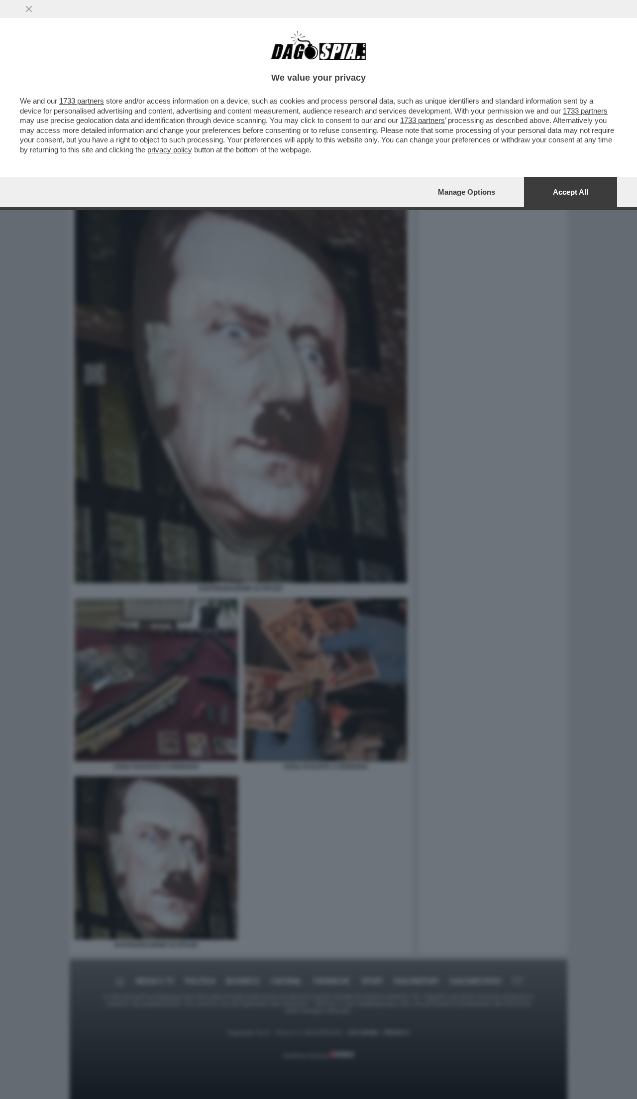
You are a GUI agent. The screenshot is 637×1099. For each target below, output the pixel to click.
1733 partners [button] (81, 101)
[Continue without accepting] (29, 9)
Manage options (466, 192)
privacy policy (169, 149)
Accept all (570, 192)
